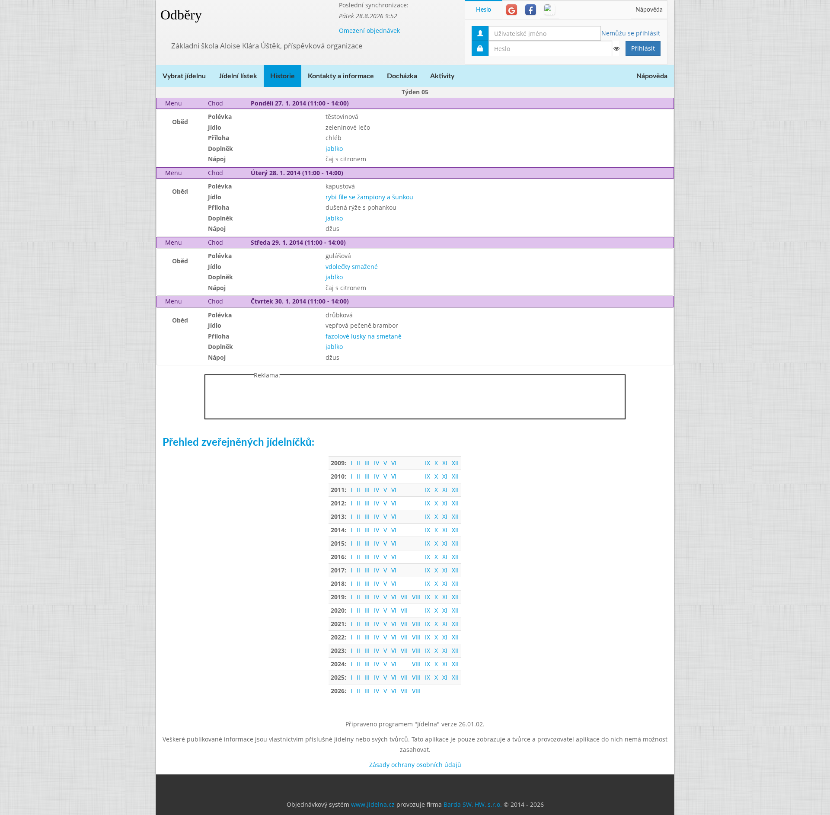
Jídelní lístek (238, 76)
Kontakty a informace (341, 76)
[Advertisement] (708, 129)
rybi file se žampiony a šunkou (369, 197)
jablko (334, 148)
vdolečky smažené (352, 266)
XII (455, 463)
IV (376, 463)
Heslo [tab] (483, 10)
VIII (416, 597)
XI (444, 463)
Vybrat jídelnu (184, 76)
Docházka (402, 76)
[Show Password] (616, 48)
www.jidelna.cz (373, 804)
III (367, 463)
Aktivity (442, 76)
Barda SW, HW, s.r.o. (473, 804)
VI (393, 463)
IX (427, 463)
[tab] (511, 9)
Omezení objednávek (369, 30)
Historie (282, 76)
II (358, 463)
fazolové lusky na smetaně (364, 336)
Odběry (181, 14)
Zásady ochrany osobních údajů (415, 765)
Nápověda (649, 10)
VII (404, 597)
